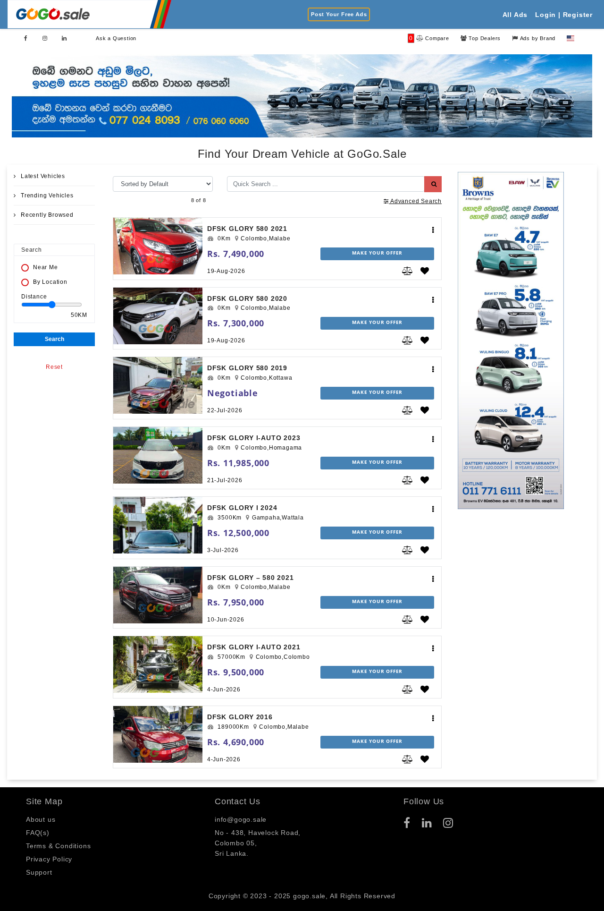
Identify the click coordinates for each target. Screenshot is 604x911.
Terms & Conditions (58, 846)
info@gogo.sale (241, 819)
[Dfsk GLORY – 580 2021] (157, 595)
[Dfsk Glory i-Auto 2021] (157, 664)
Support (39, 872)
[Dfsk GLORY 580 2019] (157, 385)
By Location (50, 282)
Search (54, 339)
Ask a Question (116, 38)
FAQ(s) (38, 832)
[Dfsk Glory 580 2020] (157, 316)
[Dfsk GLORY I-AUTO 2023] (157, 455)
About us (40, 819)
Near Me (45, 267)
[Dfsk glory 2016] (157, 734)
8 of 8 (198, 200)
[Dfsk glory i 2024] (157, 525)
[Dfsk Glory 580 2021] (157, 246)
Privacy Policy (49, 859)
